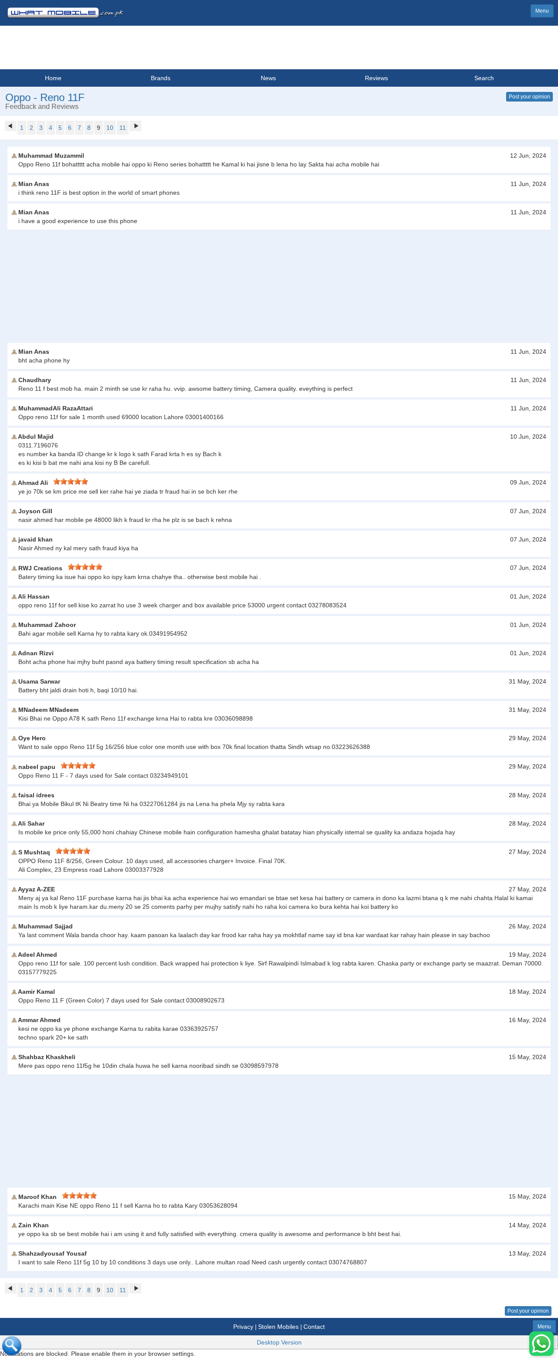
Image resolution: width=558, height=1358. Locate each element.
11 (122, 127)
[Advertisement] (279, 286)
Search (484, 78)
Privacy (243, 1326)
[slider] (70, 481)
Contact (314, 1326)
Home (53, 78)
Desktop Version (279, 1342)
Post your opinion (529, 97)
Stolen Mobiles (278, 1326)
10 (109, 127)
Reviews (376, 78)
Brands (160, 78)
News (268, 78)
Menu (542, 11)
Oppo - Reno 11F (45, 97)
